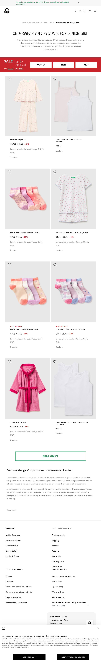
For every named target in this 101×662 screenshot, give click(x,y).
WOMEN (40, 65)
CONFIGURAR (28, 657)
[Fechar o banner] (98, 628)
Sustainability (12, 545)
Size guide (56, 556)
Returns (55, 551)
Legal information (14, 597)
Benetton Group (13, 540)
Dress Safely (11, 551)
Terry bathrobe (18, 422)
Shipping (55, 540)
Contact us (57, 566)
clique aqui (24, 647)
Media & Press (12, 556)
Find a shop (57, 581)
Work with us (58, 592)
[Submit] (88, 605)
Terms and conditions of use (19, 586)
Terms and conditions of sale (19, 592)
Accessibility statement (16, 602)
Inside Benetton (13, 535)
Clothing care (58, 561)
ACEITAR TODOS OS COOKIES (73, 657)
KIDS (86, 65)
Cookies (9, 581)
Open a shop (57, 586)
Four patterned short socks (24, 233)
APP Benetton (58, 597)
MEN (63, 65)
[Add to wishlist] (9, 79)
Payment (55, 545)
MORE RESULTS (50, 456)
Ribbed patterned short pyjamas (72, 233)
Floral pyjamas (18, 140)
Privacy (9, 576)
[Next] (79, 3)
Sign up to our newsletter (63, 576)
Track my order (58, 535)
